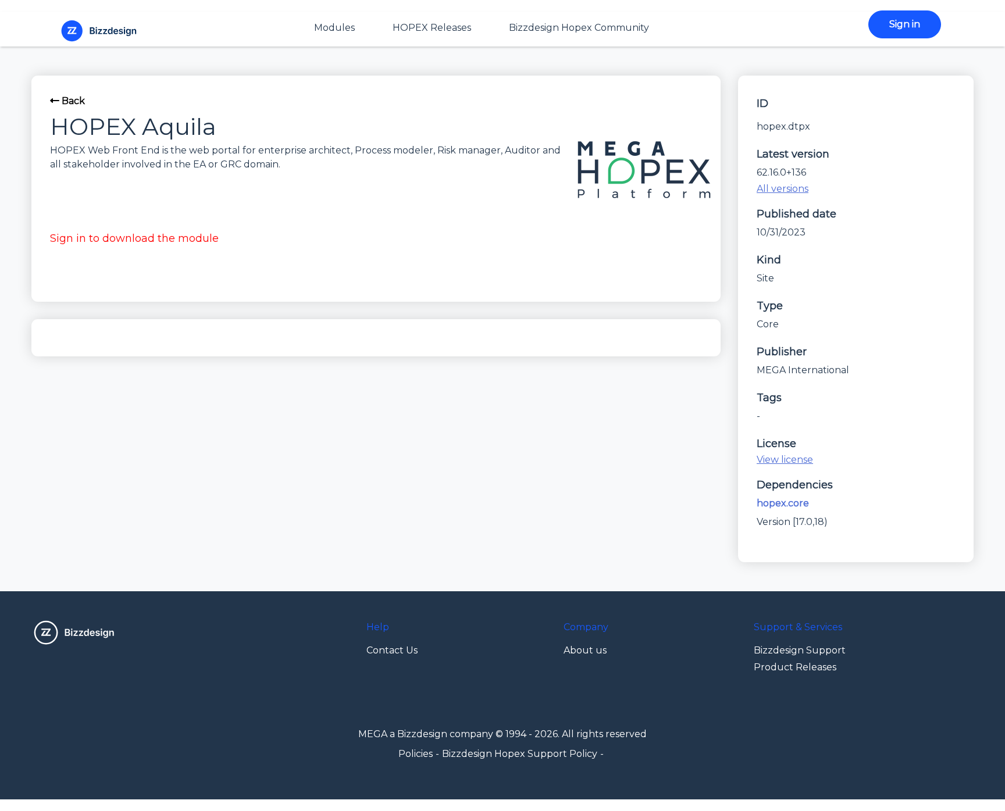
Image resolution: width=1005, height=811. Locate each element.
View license (785, 459)
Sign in (904, 24)
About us (585, 650)
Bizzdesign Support (800, 650)
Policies (415, 753)
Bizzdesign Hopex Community (579, 27)
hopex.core (783, 503)
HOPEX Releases (432, 27)
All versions (782, 188)
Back (72, 100)
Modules (334, 27)
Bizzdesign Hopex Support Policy (519, 753)
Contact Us (392, 650)
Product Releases (795, 667)
